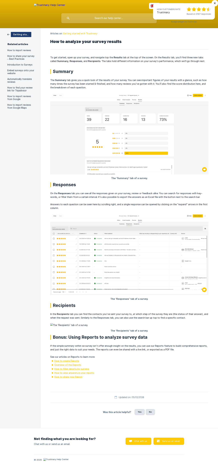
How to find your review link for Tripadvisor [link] (20, 89)
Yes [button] (140, 412)
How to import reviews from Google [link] (19, 97)
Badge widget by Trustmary (184, 22)
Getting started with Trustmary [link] (80, 33)
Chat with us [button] (140, 441)
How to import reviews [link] (19, 50)
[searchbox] (109, 18)
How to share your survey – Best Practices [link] (20, 57)
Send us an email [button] (171, 441)
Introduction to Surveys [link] (19, 64)
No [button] (150, 412)
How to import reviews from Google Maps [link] (19, 106)
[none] (49, 5)
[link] (19, 34)
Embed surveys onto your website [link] (20, 72)
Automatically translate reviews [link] (19, 80)
